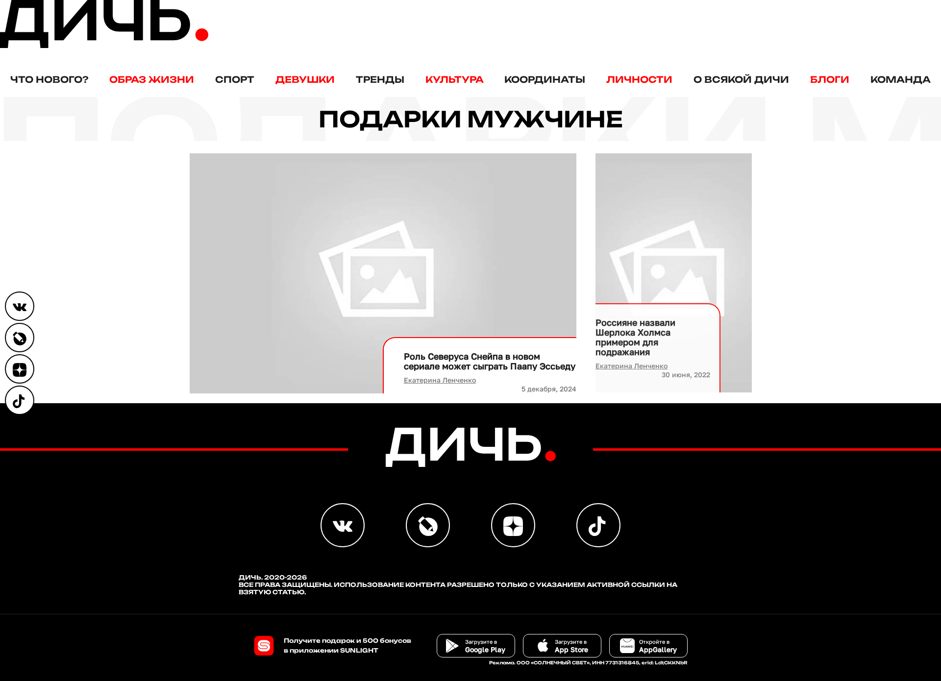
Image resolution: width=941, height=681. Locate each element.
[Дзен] (19, 369)
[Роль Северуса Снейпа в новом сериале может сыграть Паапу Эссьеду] (383, 273)
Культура (454, 79)
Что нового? (49, 79)
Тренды (380, 79)
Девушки (305, 79)
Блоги (829, 79)
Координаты (544, 79)
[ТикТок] (19, 400)
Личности (639, 79)
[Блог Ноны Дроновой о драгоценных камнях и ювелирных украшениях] (19, 337)
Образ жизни (151, 79)
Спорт (234, 79)
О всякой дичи (741, 79)
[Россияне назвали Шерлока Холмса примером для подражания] (673, 272)
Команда (900, 79)
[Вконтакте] (19, 306)
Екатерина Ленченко (440, 380)
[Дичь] (104, 45)
